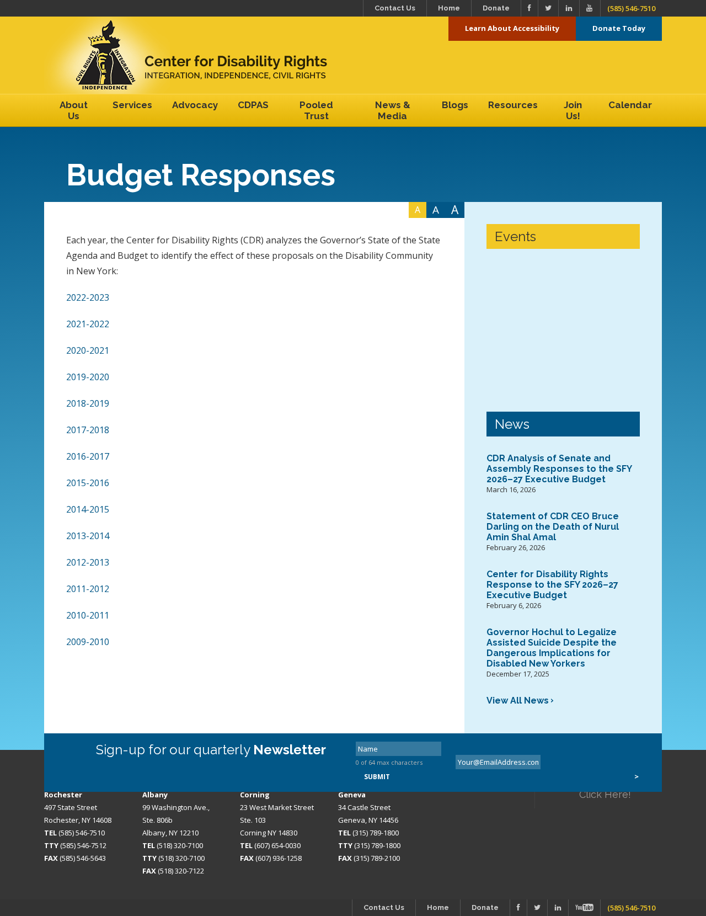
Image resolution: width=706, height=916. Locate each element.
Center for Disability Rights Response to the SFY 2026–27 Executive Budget (552, 584)
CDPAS (253, 104)
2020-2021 (87, 350)
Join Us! (573, 110)
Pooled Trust (316, 110)
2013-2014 (87, 536)
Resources (513, 104)
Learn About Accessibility (512, 28)
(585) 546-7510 (631, 8)
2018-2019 (87, 403)
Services (132, 104)
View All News (517, 700)
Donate (496, 8)
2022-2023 (87, 297)
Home (449, 8)
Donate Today (618, 28)
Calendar (630, 104)
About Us (74, 110)
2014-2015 (87, 509)
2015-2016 (87, 483)
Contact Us (395, 8)
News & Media (392, 110)
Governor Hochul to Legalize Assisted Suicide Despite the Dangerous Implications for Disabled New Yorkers (551, 648)
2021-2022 (87, 324)
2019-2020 (87, 377)
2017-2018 (87, 430)
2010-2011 (87, 615)
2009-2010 (87, 642)
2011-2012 (87, 589)
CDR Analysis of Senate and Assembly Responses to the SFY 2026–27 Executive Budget (559, 468)
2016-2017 (87, 456)
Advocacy (195, 104)
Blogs (455, 104)
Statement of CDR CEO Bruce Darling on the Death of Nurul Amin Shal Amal (552, 526)
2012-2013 (87, 562)
